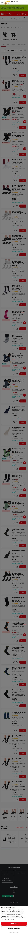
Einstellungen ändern (14, 928)
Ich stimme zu (14, 923)
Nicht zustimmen (14, 932)
